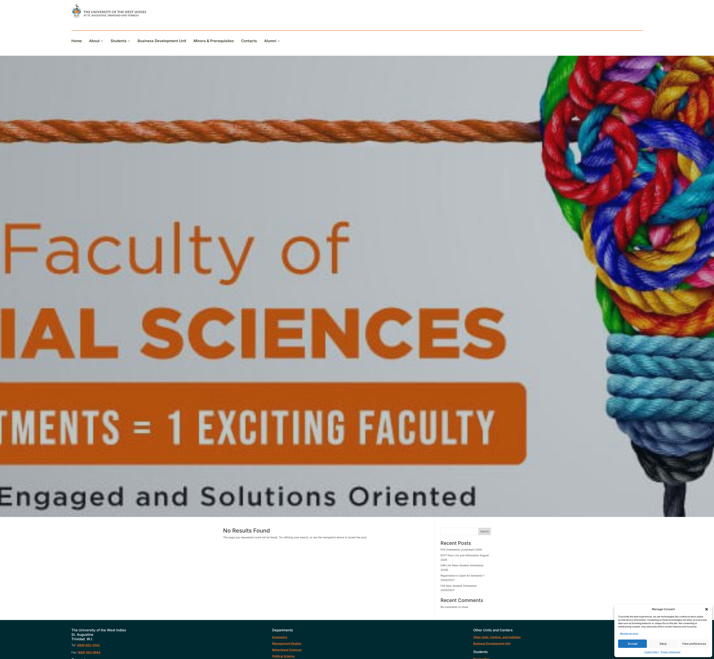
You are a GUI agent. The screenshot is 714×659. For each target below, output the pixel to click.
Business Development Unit (162, 41)
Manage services (629, 633)
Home (76, 41)
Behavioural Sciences (287, 650)
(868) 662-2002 (88, 645)
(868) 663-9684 (89, 652)
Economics (279, 637)
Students (119, 41)
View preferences (694, 643)
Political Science (283, 656)
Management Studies (286, 643)
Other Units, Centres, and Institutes (497, 637)
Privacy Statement (670, 652)
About (94, 41)
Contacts (249, 41)
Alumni (270, 41)
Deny (663, 643)
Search (484, 531)
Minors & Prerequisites (214, 41)
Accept (632, 643)
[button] (706, 609)
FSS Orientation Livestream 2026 (461, 549)
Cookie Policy (651, 652)
